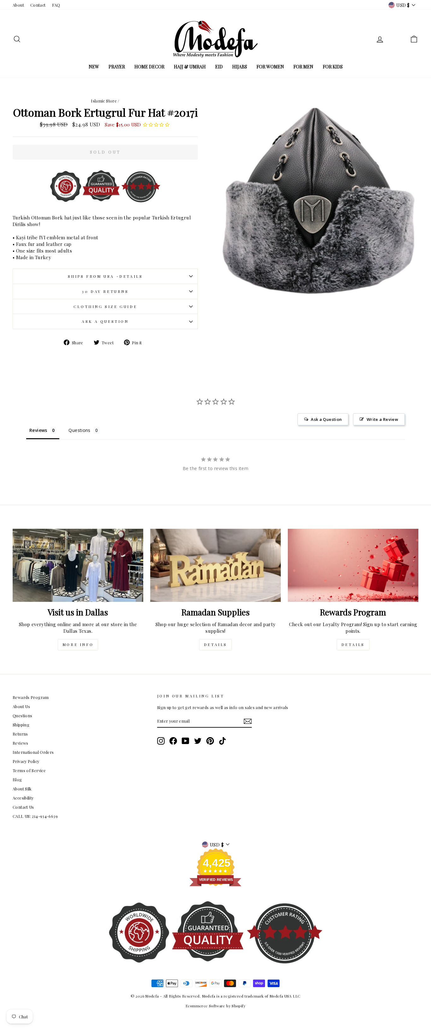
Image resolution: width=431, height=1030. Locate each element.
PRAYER (117, 67)
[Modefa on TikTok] (222, 741)
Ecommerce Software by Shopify (215, 1005)
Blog (17, 779)
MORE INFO (77, 644)
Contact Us (23, 807)
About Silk (22, 788)
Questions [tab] (79, 430)
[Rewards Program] (353, 565)
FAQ (56, 5)
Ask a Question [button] (326, 419)
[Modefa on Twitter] (198, 741)
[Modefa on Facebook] (173, 741)
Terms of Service (29, 770)
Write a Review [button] (382, 419)
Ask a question (105, 321)
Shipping (21, 724)
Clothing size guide (105, 306)
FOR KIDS (333, 67)
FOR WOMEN (270, 67)
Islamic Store (104, 100)
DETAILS (215, 644)
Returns (20, 733)
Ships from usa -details (105, 276)
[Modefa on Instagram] (161, 741)
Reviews (20, 743)
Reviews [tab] (38, 430)
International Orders (33, 752)
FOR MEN (303, 67)
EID (219, 67)
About (18, 5)
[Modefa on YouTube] (185, 741)
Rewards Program (31, 697)
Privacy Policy (26, 761)
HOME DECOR (149, 67)
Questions (22, 715)
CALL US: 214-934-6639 (35, 816)
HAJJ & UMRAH (190, 67)
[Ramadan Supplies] (215, 565)
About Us (21, 706)
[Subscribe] (248, 721)
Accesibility (23, 797)
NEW (94, 67)
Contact (38, 5)
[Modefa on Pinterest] (210, 741)
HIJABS (239, 67)
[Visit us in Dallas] (78, 565)
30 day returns (105, 291)
